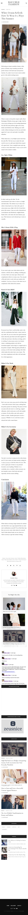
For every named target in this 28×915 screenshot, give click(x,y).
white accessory (6, 462)
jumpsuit (3, 417)
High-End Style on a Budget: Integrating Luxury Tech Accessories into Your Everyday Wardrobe (13, 763)
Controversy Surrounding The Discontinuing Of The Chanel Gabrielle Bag (17, 848)
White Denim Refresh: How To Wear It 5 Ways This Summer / (15, 559)
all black (3, 349)
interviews (4, 829)
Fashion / (4, 558)
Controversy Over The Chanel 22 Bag (16, 854)
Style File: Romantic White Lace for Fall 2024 (12, 627)
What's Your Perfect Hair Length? (9, 611)
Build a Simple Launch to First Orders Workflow (11, 785)
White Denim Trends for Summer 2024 (14, 561)
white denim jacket (13, 341)
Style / (16, 558)
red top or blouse (12, 281)
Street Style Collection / (10, 558)
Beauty (2, 810)
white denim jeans (5, 208)
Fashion (3, 9)
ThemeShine (21, 911)
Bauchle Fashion (14, 3)
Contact (19, 905)
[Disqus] (14, 667)
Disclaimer (13, 905)
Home (8, 905)
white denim (4, 123)
